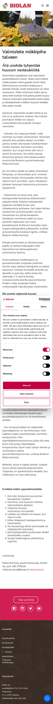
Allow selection (26, 394)
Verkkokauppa (8, 662)
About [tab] (43, 306)
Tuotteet (8, 652)
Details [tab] (26, 306)
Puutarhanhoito (8, 638)
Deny (26, 402)
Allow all (26, 385)
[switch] (46, 358)
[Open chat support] (47, 698)
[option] (26, 28)
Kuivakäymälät (8, 647)
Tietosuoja (6, 660)
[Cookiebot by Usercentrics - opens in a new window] (39, 299)
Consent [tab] (9, 306)
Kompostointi (7, 643)
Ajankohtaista (7, 656)
